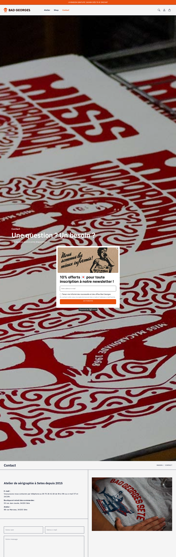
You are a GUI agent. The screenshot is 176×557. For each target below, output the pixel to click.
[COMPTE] (164, 10)
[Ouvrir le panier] (169, 10)
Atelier (47, 10)
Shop (56, 10)
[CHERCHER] (159, 10)
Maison (159, 465)
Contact (65, 10)
